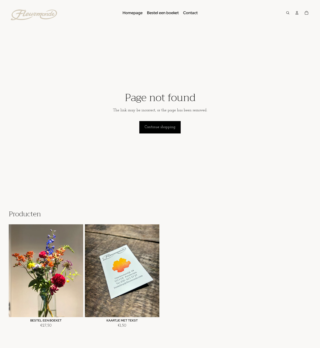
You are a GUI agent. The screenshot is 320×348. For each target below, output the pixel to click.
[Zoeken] (288, 13)
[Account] (297, 13)
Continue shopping (160, 127)
